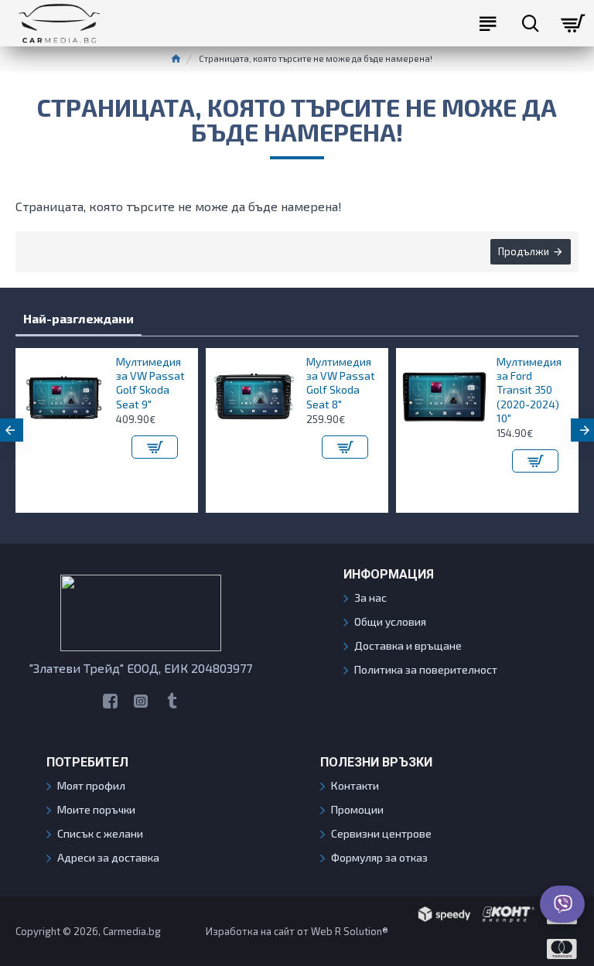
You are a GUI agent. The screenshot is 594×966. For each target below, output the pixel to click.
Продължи (523, 251)
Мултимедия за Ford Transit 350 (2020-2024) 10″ (402, 390)
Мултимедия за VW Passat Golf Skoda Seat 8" (214, 383)
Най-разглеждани (78, 318)
